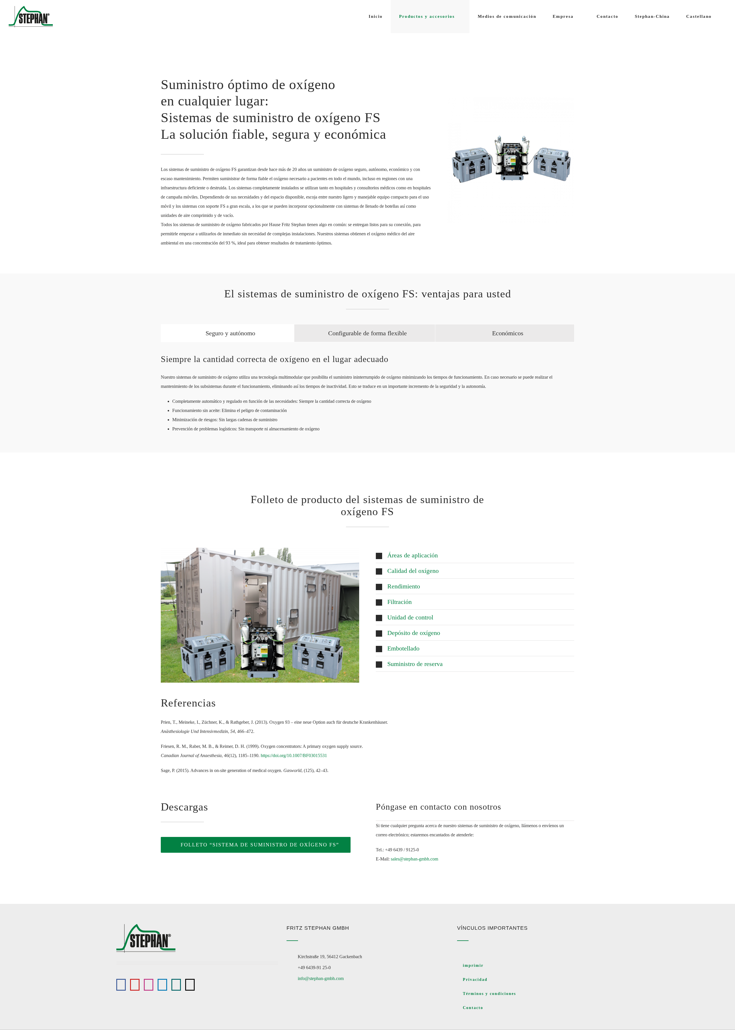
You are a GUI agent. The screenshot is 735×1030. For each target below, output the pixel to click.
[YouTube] (135, 985)
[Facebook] (121, 985)
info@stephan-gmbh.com (321, 978)
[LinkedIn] (162, 985)
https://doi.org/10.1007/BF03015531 (294, 755)
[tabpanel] (367, 395)
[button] (475, 555)
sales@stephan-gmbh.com (414, 858)
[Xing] (176, 985)
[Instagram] (148, 985)
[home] (145, 928)
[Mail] (190, 985)
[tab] (227, 333)
